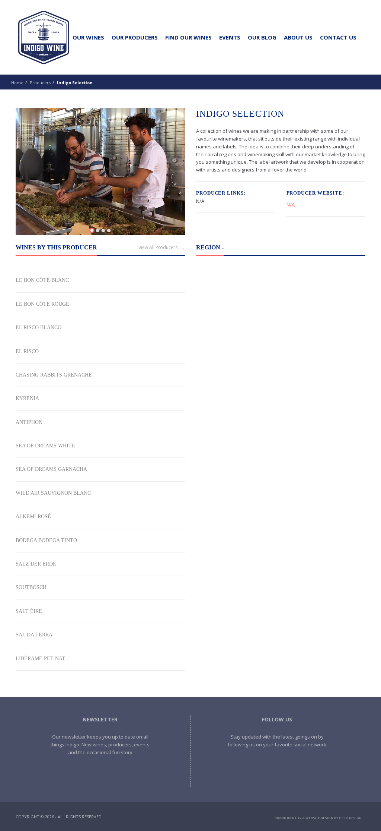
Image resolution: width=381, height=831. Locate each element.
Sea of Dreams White (45, 445)
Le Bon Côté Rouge (42, 304)
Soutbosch (31, 587)
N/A (290, 204)
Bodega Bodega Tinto (46, 540)
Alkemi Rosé (33, 516)
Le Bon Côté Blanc (42, 280)
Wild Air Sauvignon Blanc (53, 493)
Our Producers (135, 37)
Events (229, 37)
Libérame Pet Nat (40, 658)
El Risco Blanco (38, 327)
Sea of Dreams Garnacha (51, 469)
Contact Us (338, 37)
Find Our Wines (188, 37)
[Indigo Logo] (43, 37)
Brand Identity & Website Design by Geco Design (318, 817)
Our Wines (88, 37)
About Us (298, 37)
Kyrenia (27, 398)
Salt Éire (29, 611)
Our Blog (262, 37)
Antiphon (29, 422)
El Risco (27, 351)
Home (17, 82)
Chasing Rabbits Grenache (54, 375)
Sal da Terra (34, 635)
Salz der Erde (36, 564)
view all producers (157, 247)
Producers (40, 82)
